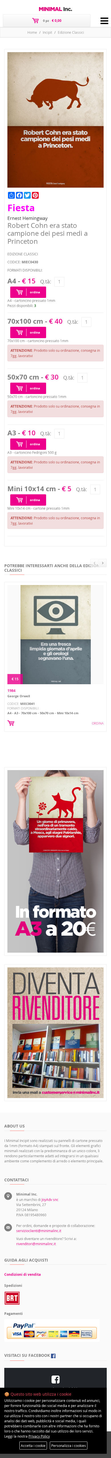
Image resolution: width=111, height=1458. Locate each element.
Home (32, 32)
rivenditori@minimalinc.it (36, 1243)
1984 (11, 690)
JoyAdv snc (50, 1199)
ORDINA (98, 723)
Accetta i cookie (33, 1445)
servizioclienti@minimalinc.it (38, 1230)
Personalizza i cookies (68, 1445)
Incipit (47, 32)
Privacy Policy (39, 1436)
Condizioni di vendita (22, 1274)
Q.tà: (45, 281)
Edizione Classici (71, 32)
